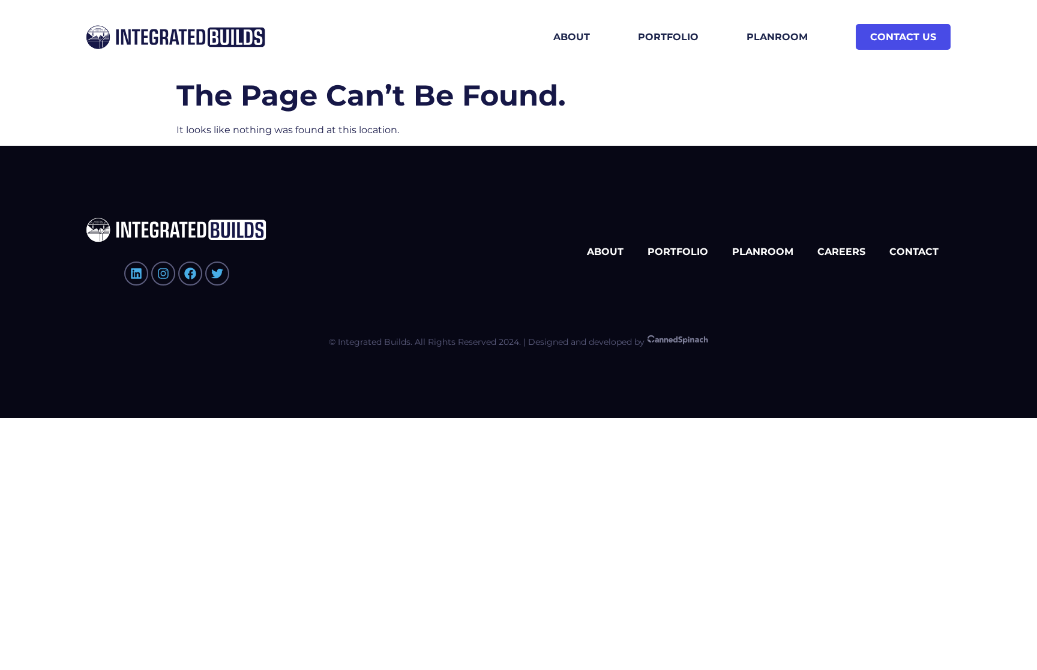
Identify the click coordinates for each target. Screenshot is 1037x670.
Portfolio (668, 37)
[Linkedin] (136, 274)
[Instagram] (163, 274)
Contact (914, 251)
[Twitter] (217, 274)
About (571, 37)
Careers (841, 251)
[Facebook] (190, 274)
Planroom (777, 37)
